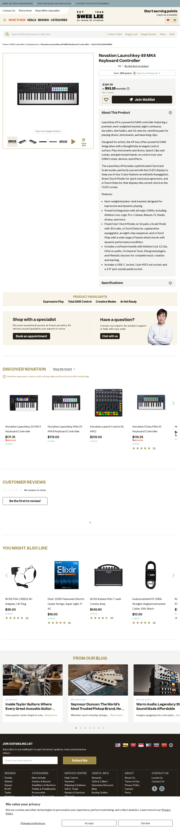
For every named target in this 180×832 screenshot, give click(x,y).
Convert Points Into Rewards (92, 3)
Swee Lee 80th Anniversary (18, 3)
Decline (145, 823)
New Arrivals (39, 777)
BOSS (8, 788)
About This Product (116, 113)
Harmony (9, 796)
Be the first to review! (137, 66)
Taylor (8, 792)
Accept (89, 823)
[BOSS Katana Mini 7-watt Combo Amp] (108, 576)
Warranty (70, 796)
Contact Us (9, 10)
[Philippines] (150, 744)
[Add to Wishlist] (106, 99)
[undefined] (6, 34)
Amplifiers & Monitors (44, 785)
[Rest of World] (172, 744)
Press (128, 792)
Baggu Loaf (131, 34)
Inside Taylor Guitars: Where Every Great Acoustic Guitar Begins (28, 708)
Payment (69, 781)
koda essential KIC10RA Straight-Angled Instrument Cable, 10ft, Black (148, 603)
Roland (8, 781)
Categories (59, 20)
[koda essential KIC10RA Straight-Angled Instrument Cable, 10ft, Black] (150, 576)
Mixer (163, 34)
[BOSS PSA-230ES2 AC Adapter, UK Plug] (23, 576)
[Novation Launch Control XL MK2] (108, 404)
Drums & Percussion (43, 796)
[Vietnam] (134, 744)
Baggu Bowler (148, 34)
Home (6, 44)
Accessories (38, 792)
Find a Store (25, 10)
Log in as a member (167, 14)
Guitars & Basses (41, 781)
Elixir (172, 34)
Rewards (96, 777)
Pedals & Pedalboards (44, 788)
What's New (17, 20)
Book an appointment (31, 336)
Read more (51, 715)
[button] (12, 142)
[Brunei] (126, 744)
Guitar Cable (115, 34)
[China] (165, 744)
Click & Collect (100, 781)
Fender (8, 777)
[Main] (90, 16)
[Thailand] (157, 744)
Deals (31, 20)
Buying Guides (100, 792)
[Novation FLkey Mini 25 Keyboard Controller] (150, 404)
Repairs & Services (75, 792)
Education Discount (102, 785)
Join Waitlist (145, 99)
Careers (129, 788)
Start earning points (160, 11)
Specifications (112, 283)
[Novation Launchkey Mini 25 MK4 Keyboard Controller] (66, 404)
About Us (130, 777)
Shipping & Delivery (75, 785)
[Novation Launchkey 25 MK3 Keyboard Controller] (23, 404)
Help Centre (71, 777)
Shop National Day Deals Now (54, 3)
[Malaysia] (119, 744)
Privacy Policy (132, 785)
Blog (94, 788)
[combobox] (54, 34)
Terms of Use (132, 781)
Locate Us (157, 777)
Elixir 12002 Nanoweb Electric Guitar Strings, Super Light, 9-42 (66, 603)
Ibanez (8, 785)
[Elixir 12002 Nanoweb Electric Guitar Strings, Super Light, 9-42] (66, 576)
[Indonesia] (142, 744)
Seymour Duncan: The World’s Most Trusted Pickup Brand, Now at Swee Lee (97, 708)
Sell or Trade (71, 788)
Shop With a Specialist (47, 10)
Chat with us (110, 336)
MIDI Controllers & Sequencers (25, 44)
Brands (43, 20)
